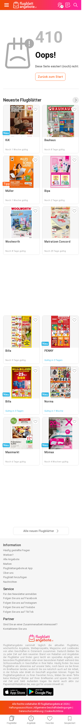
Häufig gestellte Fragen (16, 550)
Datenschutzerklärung (31, 711)
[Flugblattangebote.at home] (25, 5)
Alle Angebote (11, 559)
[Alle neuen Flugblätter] (75, 100)
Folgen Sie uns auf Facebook (20, 598)
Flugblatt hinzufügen (15, 577)
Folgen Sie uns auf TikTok (18, 611)
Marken (7, 563)
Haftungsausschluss (20, 707)
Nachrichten (10, 581)
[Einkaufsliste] (67, 5)
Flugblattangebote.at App (18, 568)
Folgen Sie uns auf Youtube (19, 607)
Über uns (8, 572)
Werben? (8, 554)
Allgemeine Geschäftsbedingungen (53, 707)
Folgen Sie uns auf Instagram (20, 602)
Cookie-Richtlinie (54, 711)
